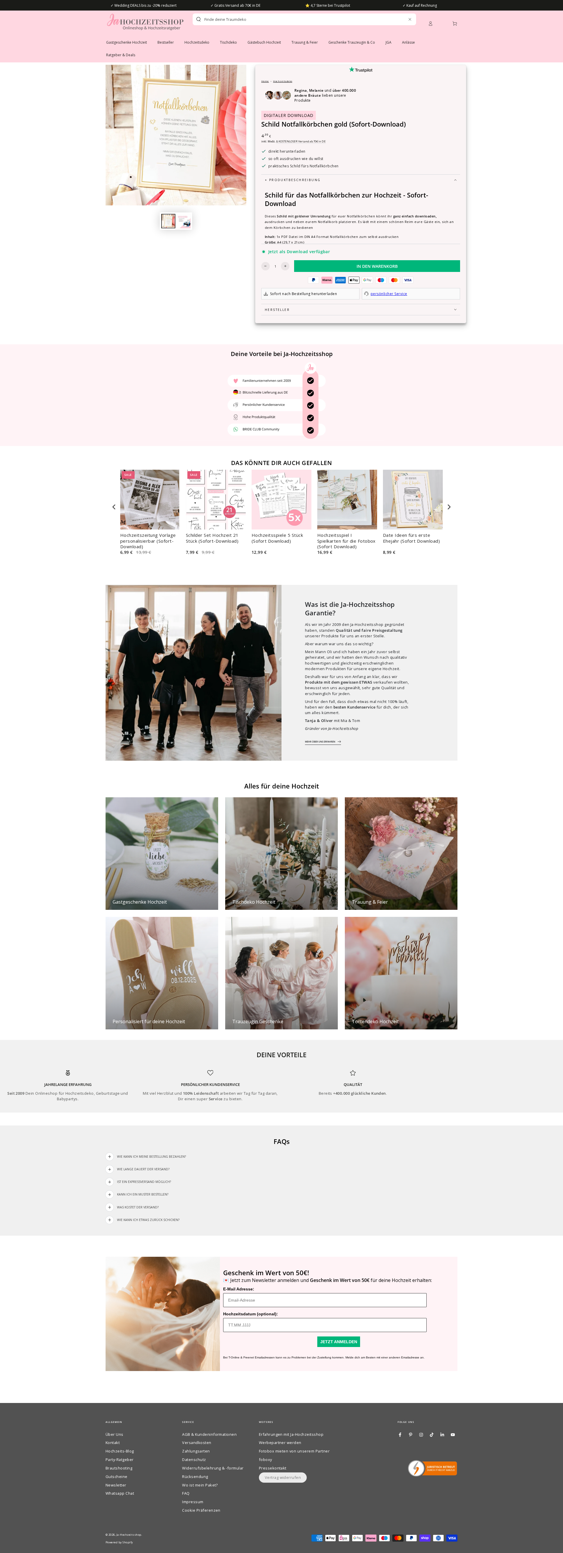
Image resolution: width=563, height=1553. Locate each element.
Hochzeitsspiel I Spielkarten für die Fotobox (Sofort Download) (346, 540)
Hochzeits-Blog (120, 1451)
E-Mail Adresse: (238, 1289)
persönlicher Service (389, 293)
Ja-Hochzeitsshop (128, 1535)
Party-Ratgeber (120, 1459)
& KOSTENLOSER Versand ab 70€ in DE (301, 141)
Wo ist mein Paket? (200, 1485)
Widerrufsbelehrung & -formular (212, 1468)
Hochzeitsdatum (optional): (250, 1314)
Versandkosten (196, 1442)
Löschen (397, 19)
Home (265, 81)
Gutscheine (117, 1476)
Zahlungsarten (196, 1451)
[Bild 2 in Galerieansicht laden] (184, 221)
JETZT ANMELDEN (338, 1341)
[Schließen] (410, 19)
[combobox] (294, 19)
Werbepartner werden (280, 1442)
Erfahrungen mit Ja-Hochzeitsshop (291, 1434)
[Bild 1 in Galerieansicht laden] (168, 221)
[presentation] (114, 507)
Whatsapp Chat (120, 1493)
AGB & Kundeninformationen (209, 1434)
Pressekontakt (272, 1468)
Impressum (192, 1501)
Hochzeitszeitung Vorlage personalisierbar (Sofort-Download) (148, 540)
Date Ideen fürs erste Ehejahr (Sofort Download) (411, 538)
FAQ (185, 1493)
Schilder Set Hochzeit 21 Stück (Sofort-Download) (212, 538)
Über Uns (114, 1434)
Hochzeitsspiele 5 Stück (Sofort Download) (277, 538)
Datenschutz (194, 1459)
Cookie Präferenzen (201, 1510)
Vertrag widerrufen (283, 1477)
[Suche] (198, 19)
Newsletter (116, 1485)
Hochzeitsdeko (282, 81)
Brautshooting (119, 1468)
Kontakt (113, 1442)
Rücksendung (195, 1476)
